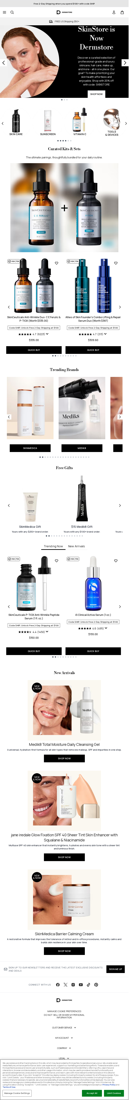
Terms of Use (9, 1087)
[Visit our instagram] (73, 985)
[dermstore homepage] (64, 12)
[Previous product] (8, 307)
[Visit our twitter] (65, 985)
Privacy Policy (109, 1084)
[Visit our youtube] (81, 985)
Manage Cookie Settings (17, 1093)
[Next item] (126, 123)
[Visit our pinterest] (96, 985)
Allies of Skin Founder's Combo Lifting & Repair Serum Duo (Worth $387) (93, 318)
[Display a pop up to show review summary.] (48, 335)
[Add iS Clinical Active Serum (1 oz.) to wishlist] (116, 561)
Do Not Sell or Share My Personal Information (64, 1016)
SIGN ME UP (115, 969)
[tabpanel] (64, 607)
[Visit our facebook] (58, 985)
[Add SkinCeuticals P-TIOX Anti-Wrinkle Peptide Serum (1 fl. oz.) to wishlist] (56, 561)
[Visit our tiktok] (88, 985)
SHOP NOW (96, 94)
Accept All (92, 1093)
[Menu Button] (4, 12)
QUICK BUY (34, 349)
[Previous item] (2, 123)
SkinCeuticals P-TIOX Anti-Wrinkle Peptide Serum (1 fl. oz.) (33, 616)
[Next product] (120, 307)
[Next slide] (125, 62)
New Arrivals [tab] (76, 546)
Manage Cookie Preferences (64, 1011)
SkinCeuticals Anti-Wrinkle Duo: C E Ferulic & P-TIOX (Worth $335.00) (34, 318)
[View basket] (122, 12)
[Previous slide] (3, 62)
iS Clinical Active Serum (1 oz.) (93, 615)
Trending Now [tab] (53, 546)
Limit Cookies (114, 1093)
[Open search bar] (12, 12)
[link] (114, 12)
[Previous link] (8, 417)
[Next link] (120, 417)
